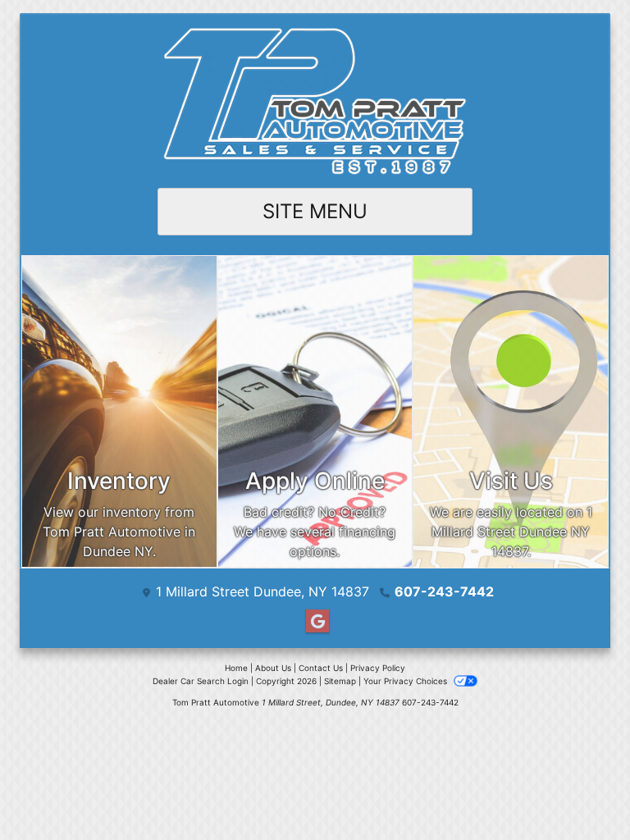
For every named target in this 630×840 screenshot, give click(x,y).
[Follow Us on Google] (315, 621)
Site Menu (315, 211)
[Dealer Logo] (315, 101)
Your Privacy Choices (406, 681)
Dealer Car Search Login (201, 681)
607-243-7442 (444, 591)
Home (236, 668)
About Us (273, 668)
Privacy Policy (377, 668)
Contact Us (321, 668)
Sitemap (340, 681)
